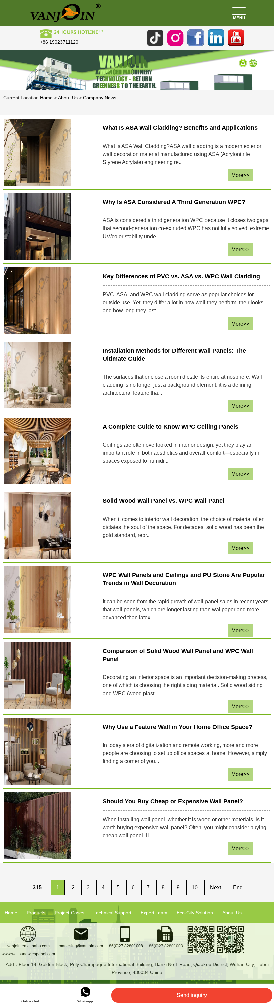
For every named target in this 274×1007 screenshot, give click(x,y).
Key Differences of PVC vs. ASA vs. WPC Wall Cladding (181, 276)
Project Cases (69, 912)
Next (215, 887)
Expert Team (154, 912)
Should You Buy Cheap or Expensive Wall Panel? (173, 801)
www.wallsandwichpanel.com (28, 954)
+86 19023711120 (59, 42)
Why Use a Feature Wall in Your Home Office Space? (177, 727)
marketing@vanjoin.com (81, 946)
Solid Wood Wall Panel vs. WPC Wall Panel (163, 500)
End (238, 887)
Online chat (30, 1001)
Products (36, 912)
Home (46, 97)
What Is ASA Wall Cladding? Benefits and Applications (180, 127)
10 (195, 887)
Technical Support (112, 912)
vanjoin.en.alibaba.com (28, 946)
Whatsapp (85, 1001)
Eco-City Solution (195, 912)
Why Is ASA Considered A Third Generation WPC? (174, 202)
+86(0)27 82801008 (125, 946)
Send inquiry (192, 995)
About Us (68, 97)
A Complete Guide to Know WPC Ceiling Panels (170, 426)
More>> (240, 175)
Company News (99, 97)
